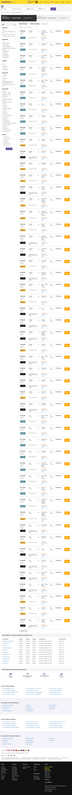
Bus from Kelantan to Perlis (32, 723)
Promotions (3, 771)
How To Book (3, 772)
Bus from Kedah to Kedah (8, 694)
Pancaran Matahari (7, 647)
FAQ (2, 774)
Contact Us (68, 2)
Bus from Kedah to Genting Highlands (34, 692)
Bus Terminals (14, 769)
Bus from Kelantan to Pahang (32, 725)
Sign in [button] (41, 2)
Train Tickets (14, 771)
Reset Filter (9, 148)
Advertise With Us (48, 777)
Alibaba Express (6, 643)
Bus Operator (14, 768)
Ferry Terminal (14, 780)
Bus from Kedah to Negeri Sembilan (10, 692)
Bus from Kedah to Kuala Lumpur (33, 694)
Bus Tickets (7, 12)
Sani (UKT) (5, 650)
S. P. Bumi (5, 645)
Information (36, 776)
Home (2, 12)
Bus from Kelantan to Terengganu (33, 727)
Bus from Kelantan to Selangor (56, 727)
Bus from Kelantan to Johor (32, 722)
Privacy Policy (47, 774)
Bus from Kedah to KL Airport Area (33, 688)
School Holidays (37, 779)
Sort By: (20, 27)
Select (67, 31)
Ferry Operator (14, 778)
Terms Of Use (47, 775)
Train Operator (14, 772)
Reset (14, 24)
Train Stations (14, 774)
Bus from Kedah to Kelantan (55, 694)
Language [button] (62, 2)
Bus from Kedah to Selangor (55, 690)
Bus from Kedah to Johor (8, 688)
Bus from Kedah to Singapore (55, 688)
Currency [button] (57, 2)
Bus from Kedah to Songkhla (9, 690)
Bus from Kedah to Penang (32, 690)
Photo (46, 38)
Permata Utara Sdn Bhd (8, 641)
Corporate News (4, 769)
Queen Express (6, 656)
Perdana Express (6, 654)
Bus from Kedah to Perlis (54, 692)
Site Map (2, 777)
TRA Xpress (5, 663)
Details (42, 39)
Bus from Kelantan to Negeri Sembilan (11, 727)
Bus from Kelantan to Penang (9, 723)
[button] (52, 2)
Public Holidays (37, 777)
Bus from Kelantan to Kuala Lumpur (57, 722)
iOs (34, 768)
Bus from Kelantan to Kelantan (9, 725)
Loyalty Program (48, 771)
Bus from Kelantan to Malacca (56, 725)
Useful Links (47, 772)
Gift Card (24, 768)
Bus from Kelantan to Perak (55, 723)
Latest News (3, 768)
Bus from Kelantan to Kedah (9, 722)
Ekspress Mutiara (6, 658)
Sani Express (5, 652)
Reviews (42, 38)
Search (53, 9)
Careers (2, 778)
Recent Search (47, 2)
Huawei (35, 769)
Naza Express (6, 661)
